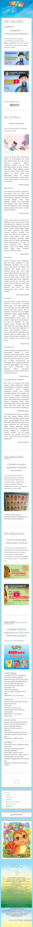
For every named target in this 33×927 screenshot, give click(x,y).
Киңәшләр (8, 799)
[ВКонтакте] (11, 105)
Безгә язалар (13, 116)
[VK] (16, 867)
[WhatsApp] (16, 105)
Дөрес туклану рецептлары (13, 801)
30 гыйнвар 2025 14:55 (9, 26)
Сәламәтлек (9, 797)
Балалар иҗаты (8, 117)
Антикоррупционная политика (13, 914)
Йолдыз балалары (11, 803)
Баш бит (6, 20)
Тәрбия (8, 795)
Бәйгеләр (12, 621)
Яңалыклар (9, 806)
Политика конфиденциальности (19, 915)
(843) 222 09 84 (28, 920)
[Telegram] (18, 105)
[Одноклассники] (14, 105)
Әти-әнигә (7, 792)
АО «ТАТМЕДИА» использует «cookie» (11, 910)
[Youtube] (21, 867)
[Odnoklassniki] (12, 867)
